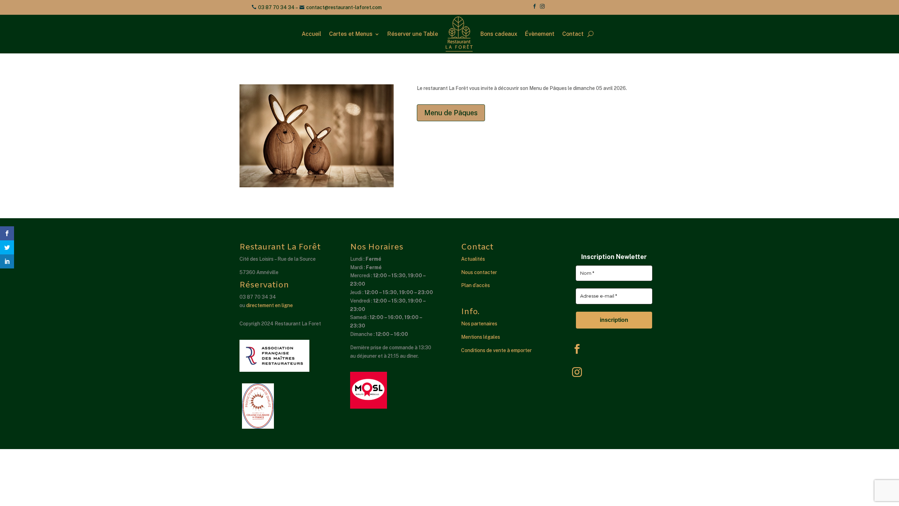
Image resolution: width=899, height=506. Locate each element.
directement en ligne (269, 305)
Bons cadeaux (498, 34)
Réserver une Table (412, 34)
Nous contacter (479, 272)
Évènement (540, 34)
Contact (573, 34)
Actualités (473, 259)
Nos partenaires (479, 323)
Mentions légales (480, 337)
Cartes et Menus (351, 34)
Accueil (311, 34)
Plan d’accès (475, 285)
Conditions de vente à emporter (496, 350)
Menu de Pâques (451, 113)
